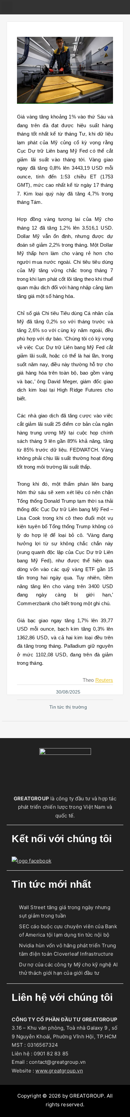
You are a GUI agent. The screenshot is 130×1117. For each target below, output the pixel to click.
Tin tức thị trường (68, 707)
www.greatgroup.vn (59, 1070)
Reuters (104, 680)
